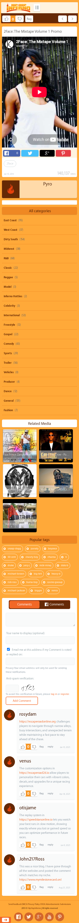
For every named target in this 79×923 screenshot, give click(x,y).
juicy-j (26, 565)
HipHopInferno (34, 908)
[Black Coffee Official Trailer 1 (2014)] (62, 18)
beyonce (52, 548)
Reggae (8, 277)
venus (25, 761)
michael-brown (16, 573)
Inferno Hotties (13, 296)
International (12, 315)
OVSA (42, 904)
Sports (8, 353)
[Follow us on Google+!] (39, 916)
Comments (24, 604)
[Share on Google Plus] (47, 153)
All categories (40, 211)
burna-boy (32, 582)
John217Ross (32, 859)
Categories (37, 7)
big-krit (38, 573)
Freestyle (9, 324)
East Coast (10, 220)
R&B (6, 258)
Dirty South (11, 239)
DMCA (24, 904)
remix (55, 590)
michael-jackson (16, 590)
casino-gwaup (55, 582)
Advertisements (52, 904)
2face (10, 163)
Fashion (8, 410)
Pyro (47, 184)
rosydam (27, 714)
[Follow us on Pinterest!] (59, 916)
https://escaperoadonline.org (37, 721)
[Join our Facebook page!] (18, 916)
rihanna (52, 557)
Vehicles (9, 372)
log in (54, 694)
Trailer (8, 362)
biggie (38, 590)
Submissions (65, 904)
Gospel (8, 334)
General (9, 400)
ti (66, 557)
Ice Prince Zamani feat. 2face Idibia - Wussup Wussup (36, 454)
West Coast (10, 229)
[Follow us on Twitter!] (28, 916)
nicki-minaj (45, 565)
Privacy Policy (34, 904)
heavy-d (56, 573)
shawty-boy (31, 557)
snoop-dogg (14, 548)
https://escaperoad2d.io (34, 772)
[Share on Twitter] (29, 153)
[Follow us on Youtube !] (49, 916)
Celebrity (9, 305)
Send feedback (14, 904)
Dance (8, 391)
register (65, 694)
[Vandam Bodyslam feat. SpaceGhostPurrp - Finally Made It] (72, 18)
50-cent (12, 557)
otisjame (27, 807)
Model (7, 286)
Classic (8, 267)
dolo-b (64, 565)
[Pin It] (63, 153)
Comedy (9, 343)
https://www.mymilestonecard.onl (40, 879)
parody (34, 548)
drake (11, 565)
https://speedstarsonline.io (35, 819)
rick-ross (12, 582)
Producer (9, 381)
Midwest (9, 248)
